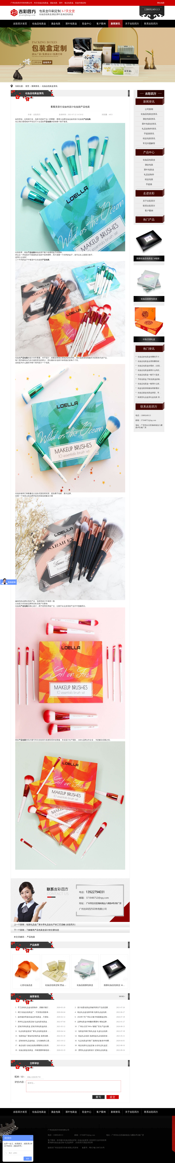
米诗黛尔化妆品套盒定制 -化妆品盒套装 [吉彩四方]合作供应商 (81, 1140)
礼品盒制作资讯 (149, 129)
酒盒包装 (55, 23)
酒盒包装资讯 (149, 119)
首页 (27, 86)
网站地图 (160, 3)
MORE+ (122, 996)
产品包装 (31, 937)
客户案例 (101, 23)
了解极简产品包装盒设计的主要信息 (42, 930)
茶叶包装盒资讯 (149, 124)
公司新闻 (149, 109)
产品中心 (149, 152)
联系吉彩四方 (151, 23)
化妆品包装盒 (39, 23)
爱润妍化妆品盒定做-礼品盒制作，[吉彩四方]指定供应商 (70, 1142)
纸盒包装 (149, 179)
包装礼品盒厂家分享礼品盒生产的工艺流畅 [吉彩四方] (50, 924)
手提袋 (149, 184)
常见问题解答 (149, 143)
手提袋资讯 (149, 133)
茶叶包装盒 (71, 23)
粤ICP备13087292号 (97, 1148)
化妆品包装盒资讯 (49, 86)
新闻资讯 (115, 23)
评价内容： (20, 1082)
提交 (112, 1097)
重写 (98, 1097)
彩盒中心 (86, 23)
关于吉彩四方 (132, 23)
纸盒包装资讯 (149, 138)
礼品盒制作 (149, 174)
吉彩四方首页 (20, 23)
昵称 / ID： (20, 1076)
